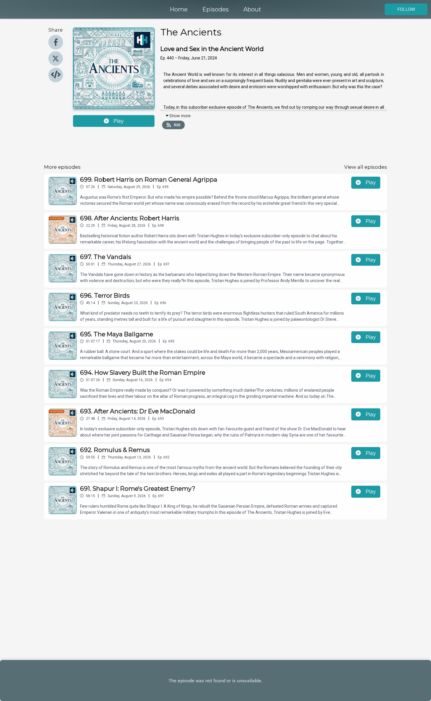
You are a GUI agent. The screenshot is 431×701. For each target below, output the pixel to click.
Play (118, 121)
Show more (180, 115)
